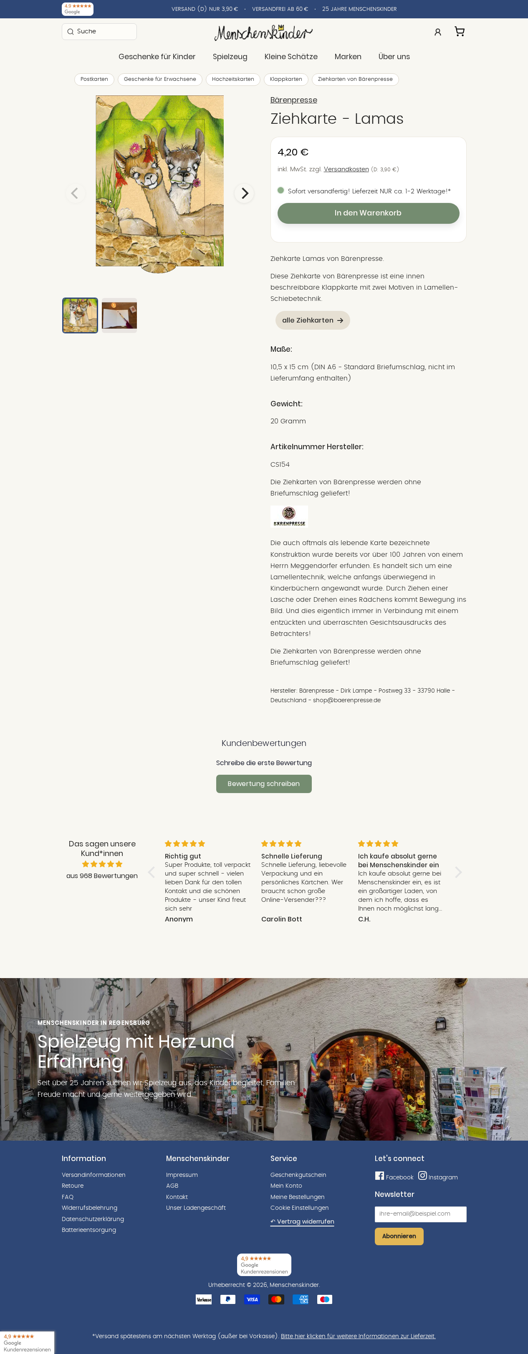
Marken (348, 57)
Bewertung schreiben (264, 783)
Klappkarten (286, 79)
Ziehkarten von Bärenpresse (355, 79)
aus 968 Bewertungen (102, 876)
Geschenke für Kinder (157, 57)
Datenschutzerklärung (93, 1219)
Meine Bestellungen (297, 1197)
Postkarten (94, 79)
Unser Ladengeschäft (196, 1208)
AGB (172, 1186)
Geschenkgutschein (298, 1175)
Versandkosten (346, 169)
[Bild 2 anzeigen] (119, 315)
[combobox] (99, 31)
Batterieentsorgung (89, 1230)
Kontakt (177, 1197)
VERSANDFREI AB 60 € (280, 9)
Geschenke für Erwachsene (160, 79)
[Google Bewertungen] (77, 9)
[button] (153, 872)
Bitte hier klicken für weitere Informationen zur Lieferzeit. (358, 1336)
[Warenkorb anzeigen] (460, 30)
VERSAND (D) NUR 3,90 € (205, 9)
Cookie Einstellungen (299, 1208)
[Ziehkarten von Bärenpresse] (289, 525)
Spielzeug (230, 57)
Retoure (72, 1186)
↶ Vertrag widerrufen (302, 1221)
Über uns (394, 57)
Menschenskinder (294, 1285)
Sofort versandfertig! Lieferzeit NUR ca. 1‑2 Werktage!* (369, 191)
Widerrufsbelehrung (89, 1208)
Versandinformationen (94, 1175)
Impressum (182, 1175)
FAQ (67, 1197)
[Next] (244, 193)
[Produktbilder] (160, 193)
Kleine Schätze (291, 57)
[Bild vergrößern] (160, 193)
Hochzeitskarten (233, 79)
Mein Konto (286, 1186)
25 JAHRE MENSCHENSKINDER (359, 9)
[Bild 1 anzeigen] (80, 315)
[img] (102, 864)
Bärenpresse (293, 100)
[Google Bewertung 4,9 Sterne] (27, 1342)
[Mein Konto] (437, 31)
